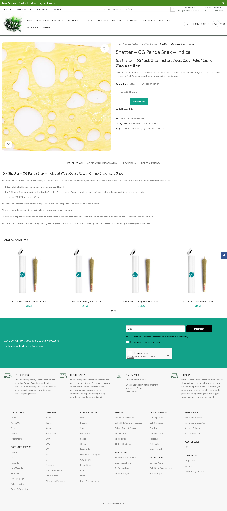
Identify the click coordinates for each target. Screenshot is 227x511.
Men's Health (156, 449)
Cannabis (51, 412)
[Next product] (223, 44)
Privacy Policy (17, 478)
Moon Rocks (86, 465)
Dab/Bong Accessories (161, 468)
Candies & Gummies (124, 417)
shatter (161, 128)
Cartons (188, 465)
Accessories (157, 457)
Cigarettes (191, 455)
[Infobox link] (190, 9)
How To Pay (16, 473)
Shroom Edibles (192, 428)
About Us (15, 422)
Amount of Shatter (125, 83)
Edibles (119, 412)
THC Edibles (120, 433)
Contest (15, 433)
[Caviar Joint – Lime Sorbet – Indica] (198, 271)
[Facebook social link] (172, 9)
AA (47, 454)
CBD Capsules (156, 422)
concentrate (128, 128)
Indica (48, 417)
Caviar (83, 443)
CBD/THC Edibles (123, 443)
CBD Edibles (120, 438)
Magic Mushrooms (193, 417)
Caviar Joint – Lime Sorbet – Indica (198, 301)
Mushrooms (191, 412)
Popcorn (50, 465)
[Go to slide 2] (115, 311)
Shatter (84, 428)
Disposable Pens (123, 462)
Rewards (15, 462)
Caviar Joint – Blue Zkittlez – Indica (29, 301)
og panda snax (149, 128)
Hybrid (49, 422)
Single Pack (190, 460)
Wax (82, 417)
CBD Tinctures (156, 433)
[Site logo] (13, 23)
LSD (186, 447)
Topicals (154, 438)
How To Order (17, 468)
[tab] (75, 161)
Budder (83, 422)
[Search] (187, 24)
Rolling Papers (157, 473)
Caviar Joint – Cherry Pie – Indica (85, 301)
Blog (13, 428)
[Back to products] (219, 44)
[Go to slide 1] (112, 311)
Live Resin (85, 433)
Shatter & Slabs (149, 43)
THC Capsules (156, 417)
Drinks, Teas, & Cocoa (125, 428)
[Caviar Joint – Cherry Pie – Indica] (85, 271)
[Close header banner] (223, 3)
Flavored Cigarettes (194, 471)
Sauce (83, 438)
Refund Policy (17, 483)
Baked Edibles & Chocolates (128, 422)
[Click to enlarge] (8, 144)
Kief (82, 470)
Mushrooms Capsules (195, 422)
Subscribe (199, 328)
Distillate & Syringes (90, 454)
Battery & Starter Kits (125, 457)
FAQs (13, 457)
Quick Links (17, 412)
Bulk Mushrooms (193, 433)
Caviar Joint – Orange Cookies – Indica (141, 301)
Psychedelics (192, 441)
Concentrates (131, 43)
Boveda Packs (156, 462)
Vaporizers (121, 452)
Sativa (48, 428)
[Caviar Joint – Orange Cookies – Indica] (141, 271)
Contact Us (16, 452)
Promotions (16, 438)
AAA (47, 449)
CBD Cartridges (122, 473)
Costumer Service (21, 447)
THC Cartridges (122, 468)
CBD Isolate (86, 459)
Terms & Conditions (20, 489)
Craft (48, 438)
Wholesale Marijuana (55, 480)
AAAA (48, 443)
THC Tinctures (156, 428)
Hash (82, 475)
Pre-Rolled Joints (54, 470)
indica (138, 128)
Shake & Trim (52, 475)
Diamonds (85, 449)
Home (119, 43)
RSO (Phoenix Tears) (90, 480)
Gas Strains (51, 433)
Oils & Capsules (158, 412)
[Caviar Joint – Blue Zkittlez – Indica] (29, 271)
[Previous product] (215, 44)
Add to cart (139, 101)
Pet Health (155, 443)
